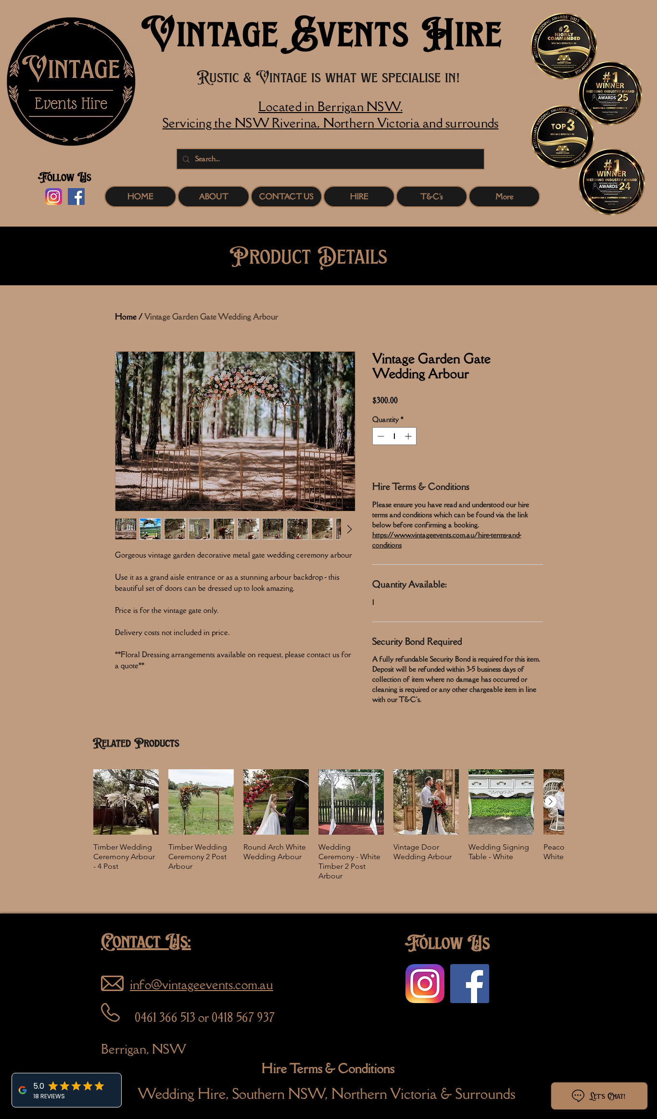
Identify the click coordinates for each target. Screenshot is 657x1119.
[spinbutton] (394, 436)
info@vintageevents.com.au (201, 984)
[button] (359, 196)
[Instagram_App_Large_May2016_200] (53, 196)
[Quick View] (126, 802)
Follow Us (64, 177)
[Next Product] (550, 801)
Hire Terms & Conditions (328, 1068)
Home (126, 316)
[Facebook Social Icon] (76, 196)
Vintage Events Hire (322, 33)
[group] (328, 825)
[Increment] (409, 436)
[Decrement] (380, 436)
